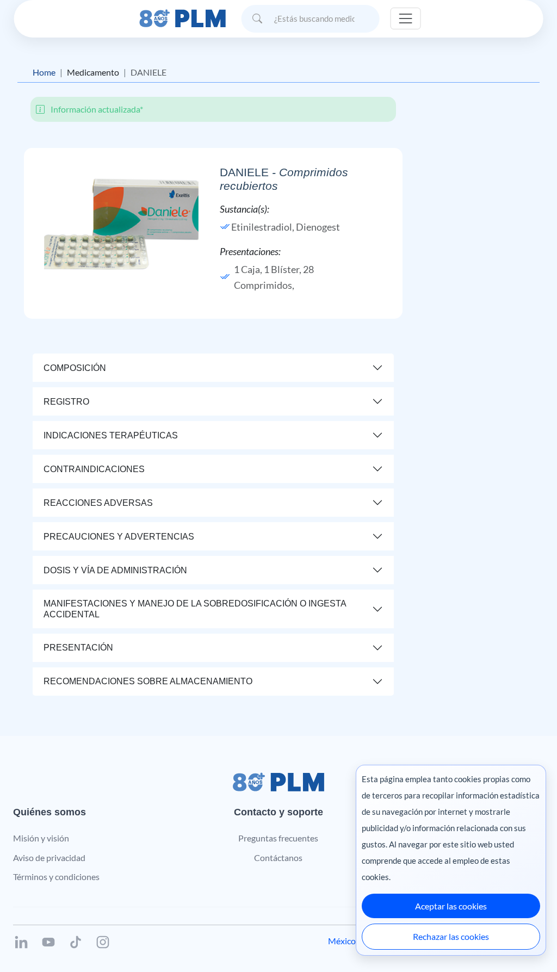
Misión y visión (41, 838)
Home (44, 72)
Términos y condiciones (56, 876)
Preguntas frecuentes (278, 838)
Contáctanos (278, 857)
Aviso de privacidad (49, 857)
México (342, 941)
